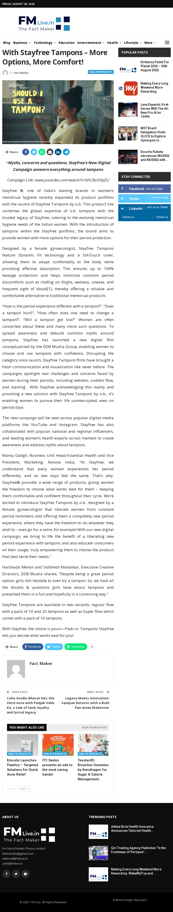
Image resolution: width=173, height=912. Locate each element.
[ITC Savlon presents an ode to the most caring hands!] (58, 745)
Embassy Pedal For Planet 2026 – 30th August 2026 (155, 66)
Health (112, 42)
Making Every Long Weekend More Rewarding (154, 87)
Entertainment (89, 42)
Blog (6, 42)
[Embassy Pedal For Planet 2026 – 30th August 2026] (128, 67)
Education (67, 42)
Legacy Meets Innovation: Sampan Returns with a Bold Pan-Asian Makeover (85, 703)
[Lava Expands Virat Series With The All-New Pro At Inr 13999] (128, 110)
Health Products (100, 72)
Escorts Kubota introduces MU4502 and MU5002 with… (155, 156)
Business (20, 42)
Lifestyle (131, 42)
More (148, 42)
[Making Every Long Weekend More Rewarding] (128, 88)
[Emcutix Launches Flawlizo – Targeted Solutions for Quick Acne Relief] (22, 745)
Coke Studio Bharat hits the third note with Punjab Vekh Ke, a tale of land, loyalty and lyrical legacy (30, 705)
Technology (43, 42)
